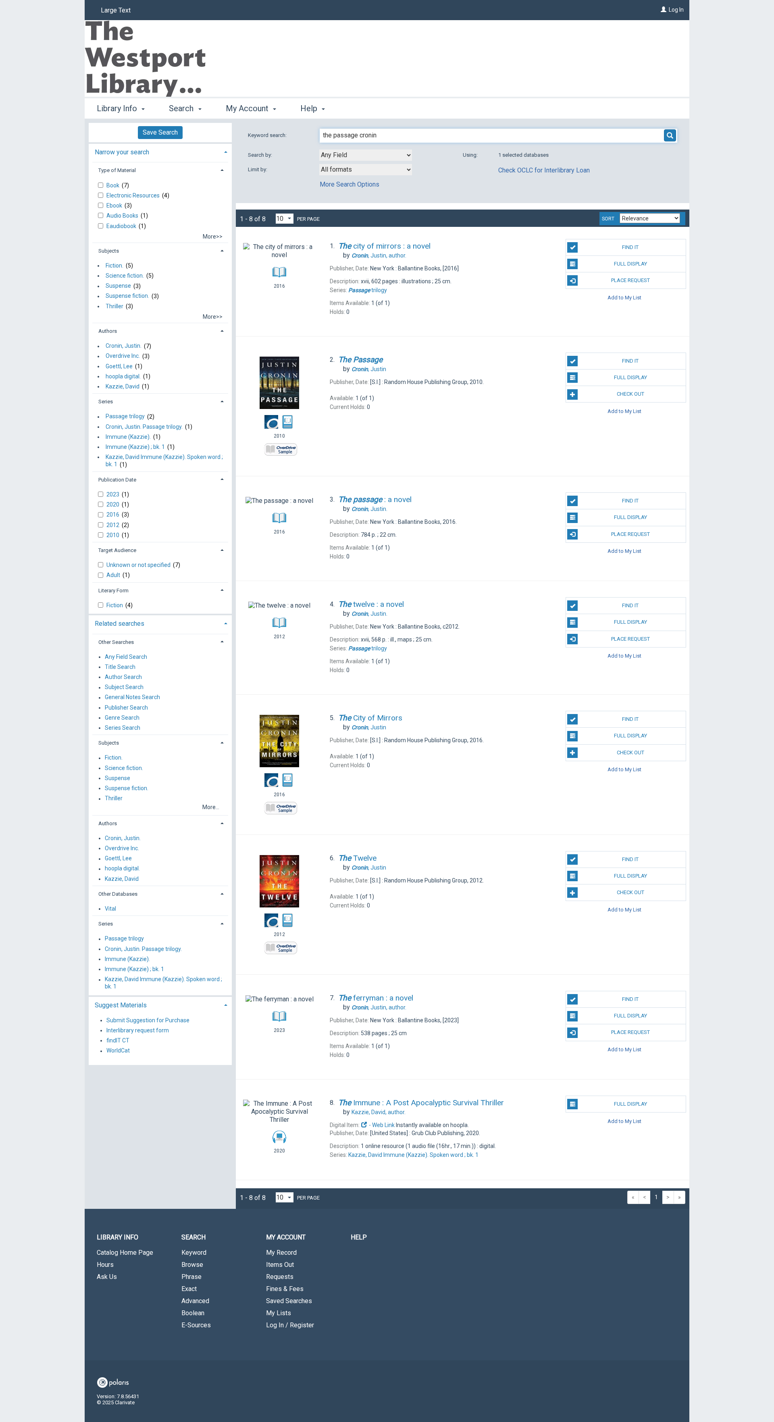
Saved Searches (289, 1301)
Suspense (118, 286)
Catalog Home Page (125, 1252)
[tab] (160, 151)
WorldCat (118, 1051)
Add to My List (624, 297)
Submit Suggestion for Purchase (147, 1020)
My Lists (278, 1313)
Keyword (193, 1252)
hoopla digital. (123, 376)
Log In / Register (290, 1325)
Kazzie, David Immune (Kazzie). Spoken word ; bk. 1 (164, 460)
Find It (630, 247)
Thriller (114, 306)
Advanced (195, 1301)
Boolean (192, 1313)
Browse (192, 1264)
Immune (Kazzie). (128, 437)
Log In (676, 9)
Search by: (260, 155)
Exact (189, 1289)
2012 (113, 525)
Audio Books (122, 215)
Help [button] (309, 108)
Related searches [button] (119, 623)
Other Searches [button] (116, 642)
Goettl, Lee (119, 366)
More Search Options (349, 184)
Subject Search (124, 687)
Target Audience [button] (117, 550)
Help (359, 1237)
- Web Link (381, 1125)
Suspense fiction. (127, 296)
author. (379, 255)
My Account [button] (248, 108)
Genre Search (122, 717)
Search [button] (182, 108)
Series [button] (105, 402)
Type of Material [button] (117, 170)
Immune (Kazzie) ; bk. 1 (135, 447)
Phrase (191, 1277)
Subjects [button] (108, 251)
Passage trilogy (125, 416)
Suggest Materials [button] (121, 1005)
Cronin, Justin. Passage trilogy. (144, 426)
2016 (113, 514)
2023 (113, 494)
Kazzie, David (122, 386)
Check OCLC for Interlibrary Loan (544, 170)
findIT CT (117, 1040)
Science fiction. (125, 275)
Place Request (630, 280)
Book (113, 185)
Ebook (114, 205)
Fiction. (114, 265)
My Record (281, 1252)
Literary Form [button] (113, 590)
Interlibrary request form (137, 1030)
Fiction (115, 605)
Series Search (122, 727)
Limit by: (258, 169)
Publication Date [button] (117, 480)
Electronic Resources (133, 195)
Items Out (280, 1264)
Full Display (630, 264)
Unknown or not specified (139, 565)
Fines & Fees (285, 1289)
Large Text (116, 10)
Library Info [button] (118, 108)
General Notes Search (132, 697)
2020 (113, 504)
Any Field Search (126, 657)
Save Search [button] (160, 132)
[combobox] (365, 155)
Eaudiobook (121, 226)
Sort (608, 219)
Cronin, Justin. (123, 346)
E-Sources (196, 1325)
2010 (113, 535)
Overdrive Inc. (123, 356)
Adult (113, 575)
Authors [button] (107, 331)
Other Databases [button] (117, 894)
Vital (110, 908)
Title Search (120, 667)
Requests (279, 1277)
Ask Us (107, 1277)
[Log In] (663, 9)
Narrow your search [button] (122, 152)
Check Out (630, 394)
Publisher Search (126, 707)
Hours (105, 1264)
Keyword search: (268, 135)
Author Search (123, 677)
